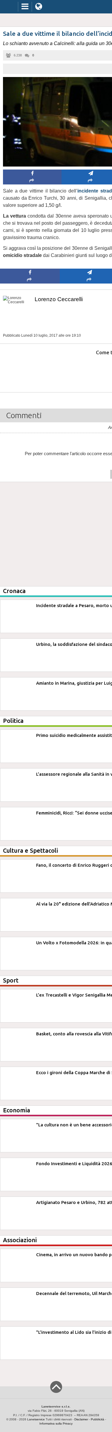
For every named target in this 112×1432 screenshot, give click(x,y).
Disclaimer (81, 1419)
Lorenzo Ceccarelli (59, 299)
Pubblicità (97, 1419)
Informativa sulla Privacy (56, 1423)
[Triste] (90, 370)
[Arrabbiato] (30, 370)
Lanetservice (36, 1419)
